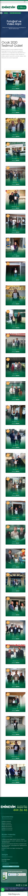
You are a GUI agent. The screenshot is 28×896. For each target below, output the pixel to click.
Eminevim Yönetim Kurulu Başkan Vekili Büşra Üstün (12, 848)
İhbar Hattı (4, 861)
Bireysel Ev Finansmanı (6, 823)
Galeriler (6, 13)
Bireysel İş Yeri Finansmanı (7, 829)
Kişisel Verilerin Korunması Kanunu (16, 888)
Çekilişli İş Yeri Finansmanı (7, 828)
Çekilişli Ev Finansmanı (6, 821)
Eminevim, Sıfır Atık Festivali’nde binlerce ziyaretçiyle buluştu (14, 843)
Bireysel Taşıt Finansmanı (7, 826)
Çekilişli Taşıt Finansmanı (7, 824)
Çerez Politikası (13, 889)
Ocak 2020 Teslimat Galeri (15, 13)
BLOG (3, 850)
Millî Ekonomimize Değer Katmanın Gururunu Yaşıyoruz (13, 839)
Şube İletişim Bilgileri (6, 859)
